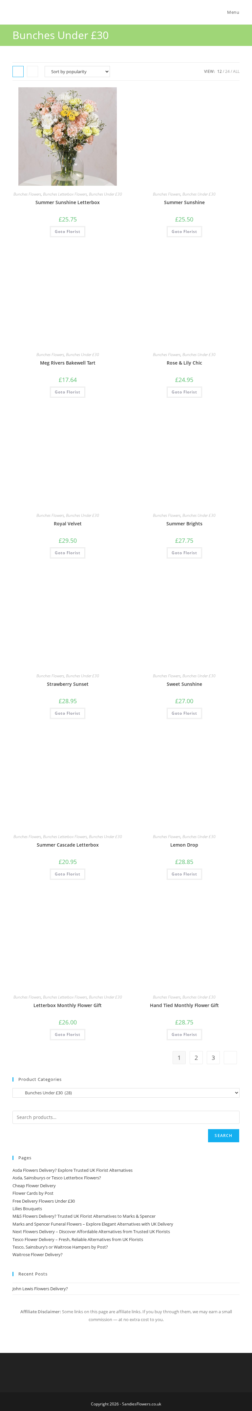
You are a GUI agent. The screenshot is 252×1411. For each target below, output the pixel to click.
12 (219, 71)
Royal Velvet (68, 523)
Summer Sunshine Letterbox (67, 202)
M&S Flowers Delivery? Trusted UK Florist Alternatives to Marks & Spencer (84, 1216)
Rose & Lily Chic (184, 363)
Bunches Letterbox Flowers (65, 194)
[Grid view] (18, 71)
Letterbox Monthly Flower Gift (67, 1005)
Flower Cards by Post (32, 1193)
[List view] (32, 71)
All (236, 71)
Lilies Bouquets (27, 1208)
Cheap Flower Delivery (34, 1186)
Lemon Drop (184, 845)
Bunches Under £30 (105, 194)
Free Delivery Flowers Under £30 (43, 1201)
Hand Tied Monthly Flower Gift (184, 1005)
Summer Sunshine (184, 202)
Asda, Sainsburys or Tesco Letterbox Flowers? (56, 1178)
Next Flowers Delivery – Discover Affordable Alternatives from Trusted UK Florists (91, 1231)
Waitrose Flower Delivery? (37, 1254)
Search (223, 1135)
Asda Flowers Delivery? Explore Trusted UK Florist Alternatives (72, 1170)
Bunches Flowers (27, 194)
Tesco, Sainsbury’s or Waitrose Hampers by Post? (60, 1247)
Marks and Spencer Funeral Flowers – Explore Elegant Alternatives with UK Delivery (92, 1224)
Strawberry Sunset (68, 684)
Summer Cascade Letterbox (68, 845)
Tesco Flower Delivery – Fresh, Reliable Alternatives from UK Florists (77, 1239)
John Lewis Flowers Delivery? (40, 1289)
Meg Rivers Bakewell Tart (67, 363)
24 (227, 71)
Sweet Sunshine (184, 684)
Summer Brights (184, 523)
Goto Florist (67, 231)
